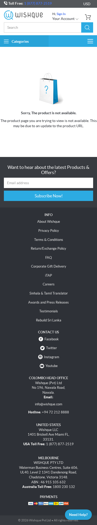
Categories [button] (20, 41)
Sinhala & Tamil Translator (48, 293)
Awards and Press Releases (48, 302)
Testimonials (48, 311)
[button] (87, 27)
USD (87, 4)
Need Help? (78, 515)
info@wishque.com (48, 404)
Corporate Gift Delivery (48, 266)
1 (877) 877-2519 (38, 3)
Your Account (63, 19)
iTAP (48, 275)
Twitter (51, 348)
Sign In (61, 14)
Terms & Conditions (48, 240)
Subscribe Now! (49, 195)
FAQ (48, 258)
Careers (49, 284)
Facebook (51, 339)
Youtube (52, 366)
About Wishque (48, 222)
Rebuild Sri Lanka (48, 320)
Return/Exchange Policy (48, 248)
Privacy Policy (48, 231)
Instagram (51, 357)
